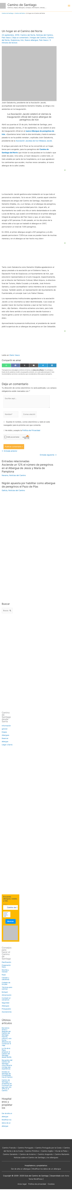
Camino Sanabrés (10, 1154)
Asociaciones (7, 1012)
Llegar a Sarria (7, 745)
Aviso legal (22, 1184)
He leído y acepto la (22, 430)
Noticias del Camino (44, 35)
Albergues (5, 735)
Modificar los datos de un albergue (6, 1123)
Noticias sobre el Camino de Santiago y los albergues (36, 1157)
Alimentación (6, 995)
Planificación (6, 962)
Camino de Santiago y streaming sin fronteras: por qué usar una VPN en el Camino (7, 1085)
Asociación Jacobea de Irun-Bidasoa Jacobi (34, 141)
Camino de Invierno (28, 1154)
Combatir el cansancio (6, 999)
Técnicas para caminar (7, 988)
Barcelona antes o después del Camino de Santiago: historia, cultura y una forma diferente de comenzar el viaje (6, 1036)
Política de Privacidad (31, 430)
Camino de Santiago (22, 5)
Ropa (4, 975)
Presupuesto (6, 1009)
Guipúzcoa (15, 40)
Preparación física (6, 966)
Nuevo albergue (31, 40)
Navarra (5, 475)
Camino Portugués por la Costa (48, 1148)
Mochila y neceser (5, 971)
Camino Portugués (25, 1148)
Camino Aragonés (45, 1154)
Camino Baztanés (62, 1154)
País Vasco (6, 38)
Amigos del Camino (38, 38)
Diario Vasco (14, 355)
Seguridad (5, 1003)
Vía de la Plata (61, 1151)
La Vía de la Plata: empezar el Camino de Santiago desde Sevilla (6, 1052)
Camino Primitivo (32, 1151)
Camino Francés (9, 1148)
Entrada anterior (9, 451)
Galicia (4, 490)
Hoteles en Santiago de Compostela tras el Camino (7, 1074)
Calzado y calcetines (5, 978)
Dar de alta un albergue (20, 1169)
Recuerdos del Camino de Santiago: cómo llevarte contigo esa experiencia (7, 1064)
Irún (22, 40)
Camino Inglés (47, 1151)
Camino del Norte (20, 13)
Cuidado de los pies (6, 983)
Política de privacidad (37, 1184)
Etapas (4, 732)
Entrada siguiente (48, 455)
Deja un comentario (20, 38)
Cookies (51, 1184)
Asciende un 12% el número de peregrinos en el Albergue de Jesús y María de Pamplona (27, 468)
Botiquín (5, 992)
